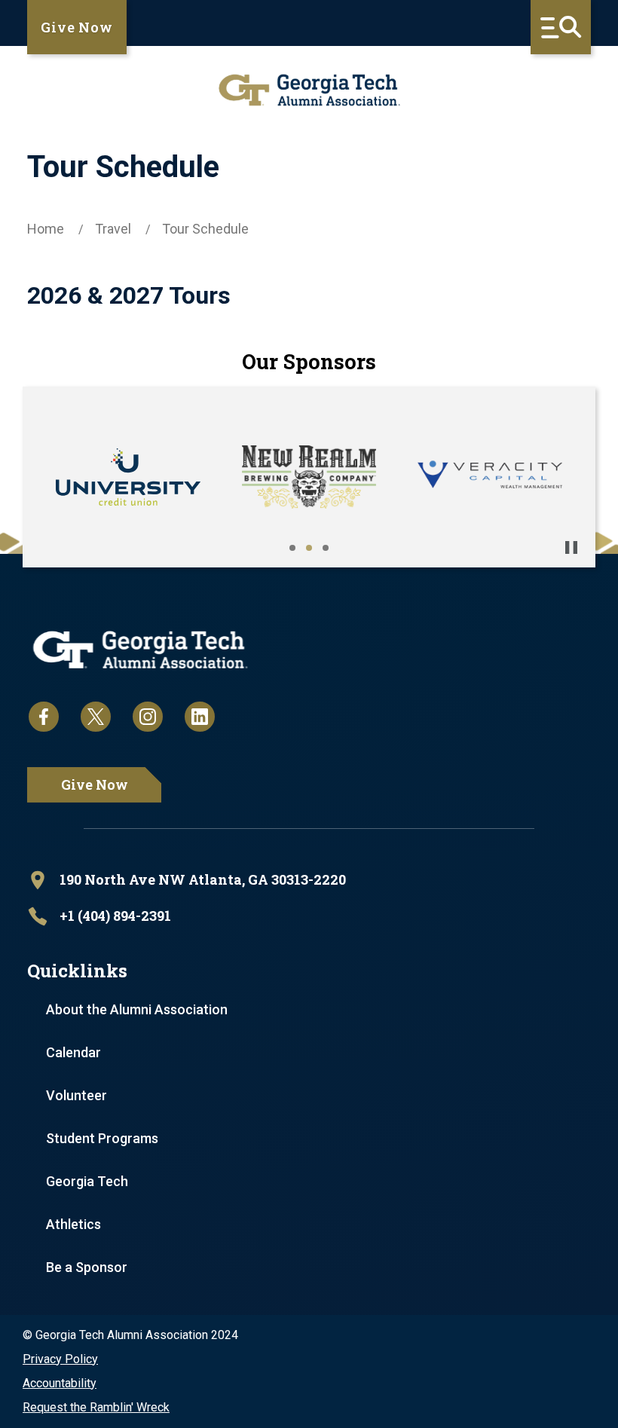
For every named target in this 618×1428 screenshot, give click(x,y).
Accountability (59, 1383)
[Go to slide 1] (292, 548)
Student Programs (102, 1138)
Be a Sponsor (86, 1267)
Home (45, 229)
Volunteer (76, 1095)
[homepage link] (309, 90)
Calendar (73, 1052)
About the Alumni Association (137, 1009)
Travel (113, 229)
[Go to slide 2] (309, 548)
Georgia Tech (87, 1181)
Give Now (77, 27)
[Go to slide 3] (325, 548)
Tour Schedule (205, 229)
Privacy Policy (60, 1359)
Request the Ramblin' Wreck (96, 1407)
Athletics (73, 1224)
